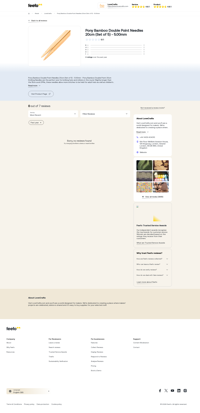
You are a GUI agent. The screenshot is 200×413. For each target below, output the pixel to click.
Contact (136, 347)
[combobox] (53, 113)
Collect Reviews (97, 347)
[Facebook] (159, 391)
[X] (166, 391)
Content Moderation (141, 343)
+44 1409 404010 (147, 137)
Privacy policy (29, 404)
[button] (53, 113)
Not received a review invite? (153, 108)
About (8, 343)
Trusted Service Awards (58, 352)
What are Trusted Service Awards (151, 243)
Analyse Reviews (97, 361)
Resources (10, 352)
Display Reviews (97, 352)
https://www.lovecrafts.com (118, 6)
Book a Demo (96, 370)
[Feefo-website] (35, 5)
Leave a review (54, 343)
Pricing (93, 366)
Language (16, 390)
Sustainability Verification (58, 361)
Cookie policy (56, 404)
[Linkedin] (178, 391)
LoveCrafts (48, 13)
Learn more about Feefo (147, 282)
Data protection (43, 404)
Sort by (32, 112)
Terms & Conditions (14, 404)
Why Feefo (10, 347)
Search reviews (54, 347)
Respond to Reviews (99, 357)
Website (143, 152)
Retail (37, 13)
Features (94, 343)
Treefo (51, 357)
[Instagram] (185, 391)
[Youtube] (172, 391)
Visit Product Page (39, 94)
